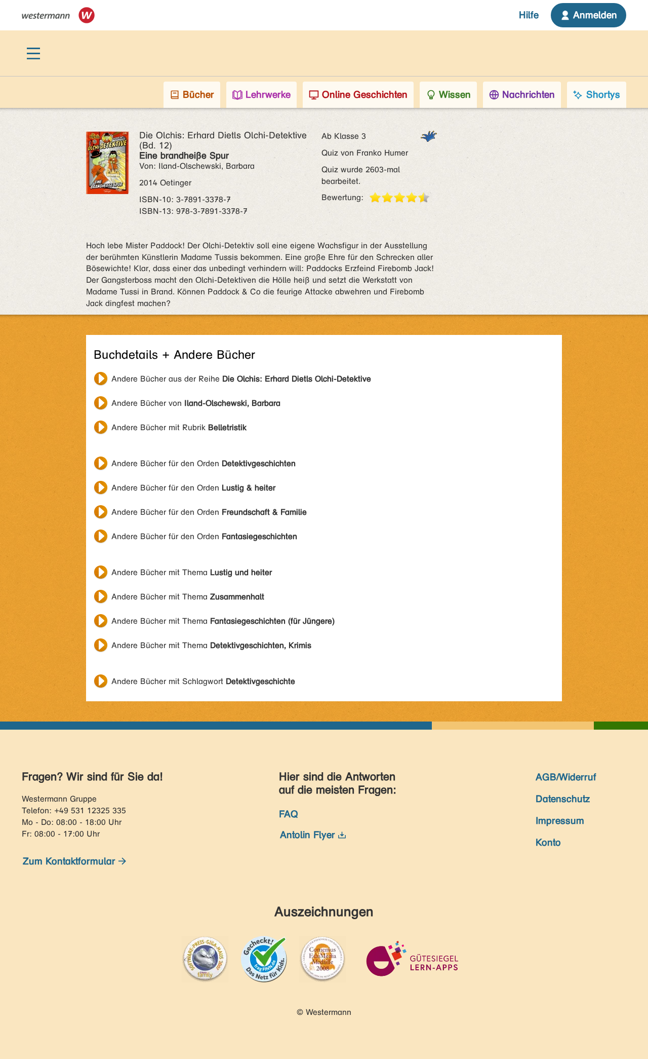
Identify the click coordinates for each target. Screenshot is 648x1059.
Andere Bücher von (195, 403)
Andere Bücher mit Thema (191, 572)
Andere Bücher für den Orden (203, 463)
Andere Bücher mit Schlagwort (203, 681)
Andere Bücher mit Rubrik (179, 427)
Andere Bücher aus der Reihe (241, 379)
